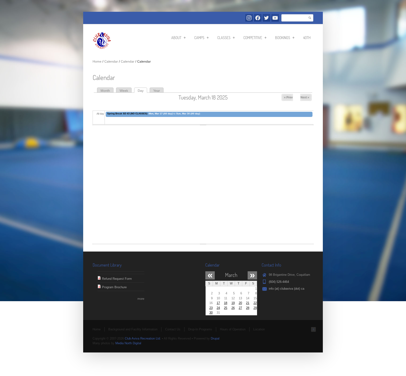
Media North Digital (128, 343)
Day (142, 90)
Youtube (275, 18)
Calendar (111, 61)
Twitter (266, 18)
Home (97, 61)
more (140, 298)
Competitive (251, 38)
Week (124, 90)
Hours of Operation (233, 329)
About (174, 38)
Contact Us (172, 329)
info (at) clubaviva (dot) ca (286, 288)
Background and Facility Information (132, 329)
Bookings (281, 38)
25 (225, 308)
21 (247, 303)
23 (211, 308)
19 (233, 303)
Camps (197, 38)
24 (218, 308)
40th (307, 37)
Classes (222, 38)
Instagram (249, 18)
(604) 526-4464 (279, 282)
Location (259, 329)
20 (240, 303)
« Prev (288, 97)
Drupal (215, 338)
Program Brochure (114, 287)
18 (225, 303)
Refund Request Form (117, 278)
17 (218, 303)
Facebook (258, 18)
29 (255, 308)
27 (240, 308)
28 (247, 308)
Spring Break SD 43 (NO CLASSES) (127, 113)
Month (105, 90)
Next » (305, 97)
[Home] (102, 49)
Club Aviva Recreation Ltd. (143, 338)
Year (156, 90)
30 (211, 312)
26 (233, 308)
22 (255, 303)
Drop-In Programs (200, 329)
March (231, 275)
